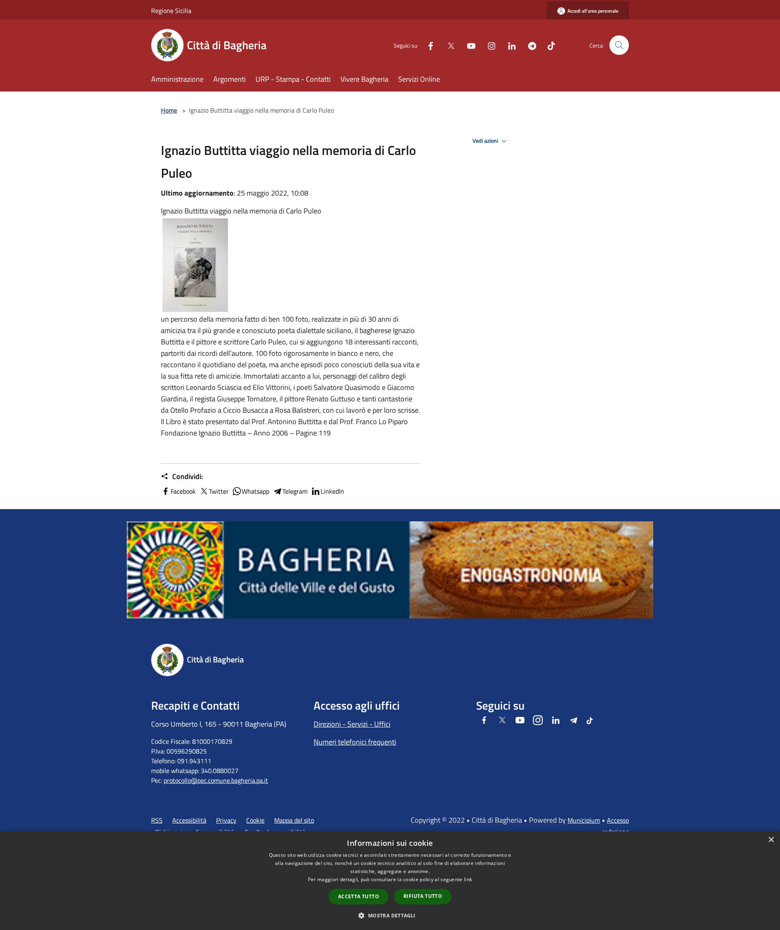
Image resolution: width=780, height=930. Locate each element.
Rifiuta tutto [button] (422, 896)
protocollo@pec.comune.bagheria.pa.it (216, 780)
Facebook (183, 491)
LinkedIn (332, 491)
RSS (156, 820)
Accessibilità (189, 820)
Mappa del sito (294, 820)
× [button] (771, 840)
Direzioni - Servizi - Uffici (352, 724)
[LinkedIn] (508, 44)
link (468, 879)
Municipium (584, 820)
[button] (389, 915)
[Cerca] (619, 45)
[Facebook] (427, 44)
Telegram (295, 491)
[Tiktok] (548, 44)
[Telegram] (529, 44)
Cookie (255, 820)
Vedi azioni (485, 140)
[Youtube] (468, 44)
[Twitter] (448, 44)
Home (169, 110)
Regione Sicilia (171, 10)
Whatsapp (255, 491)
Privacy (226, 820)
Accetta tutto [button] (358, 896)
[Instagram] (488, 44)
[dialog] (390, 880)
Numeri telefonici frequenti (355, 741)
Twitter (219, 491)
